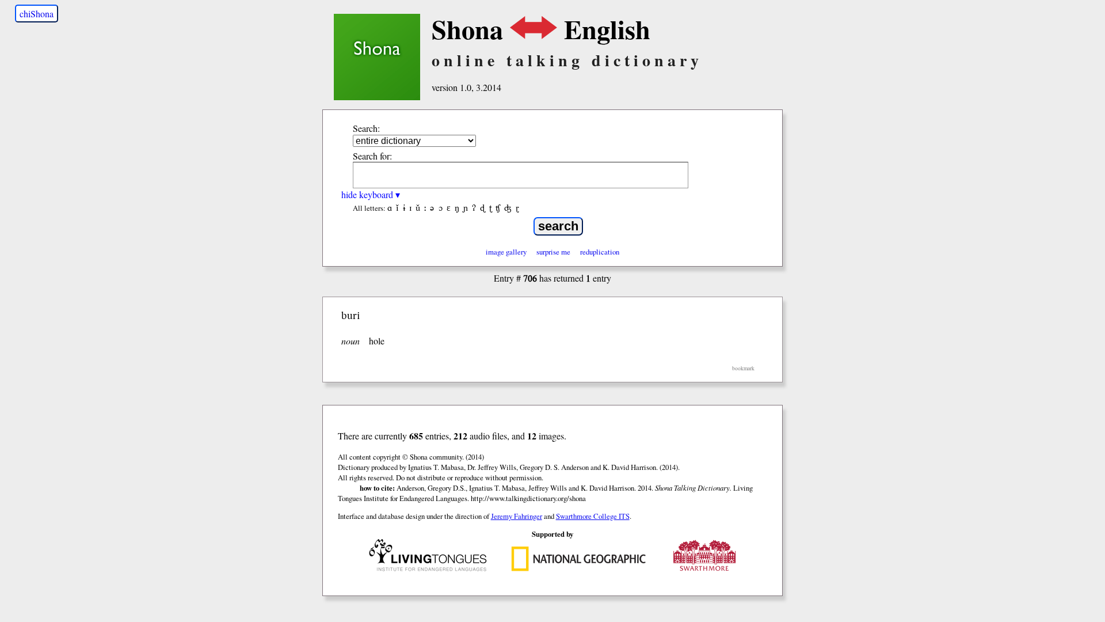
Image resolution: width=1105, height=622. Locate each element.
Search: (366, 128)
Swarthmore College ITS (593, 516)
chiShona (37, 13)
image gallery (506, 251)
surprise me (553, 251)
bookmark (743, 368)
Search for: (372, 156)
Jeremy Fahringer (516, 516)
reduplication (599, 251)
